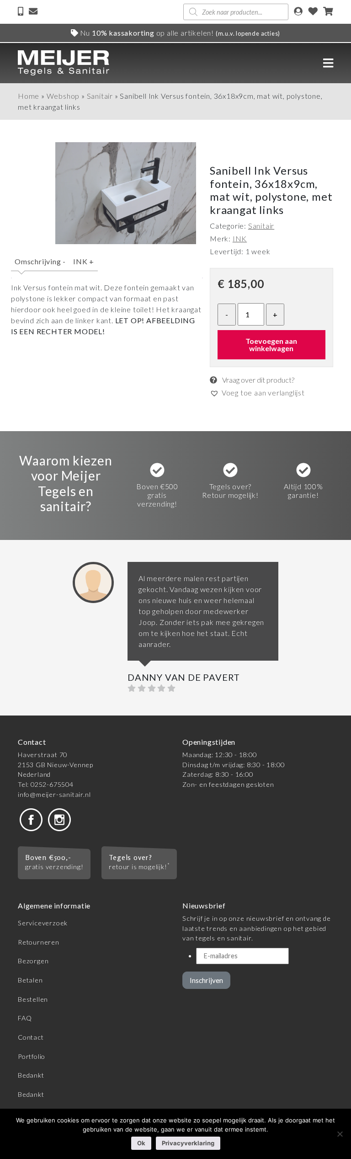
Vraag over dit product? (257, 379)
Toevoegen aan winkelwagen (271, 344)
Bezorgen (33, 961)
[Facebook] (31, 819)
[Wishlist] (313, 12)
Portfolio (31, 1056)
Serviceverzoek (43, 923)
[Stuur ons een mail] (33, 12)
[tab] (40, 265)
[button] (257, 392)
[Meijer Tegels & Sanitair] (63, 62)
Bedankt (31, 1075)
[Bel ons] (21, 12)
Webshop (63, 95)
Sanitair (100, 95)
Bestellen (33, 999)
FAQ (25, 1018)
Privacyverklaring (188, 1143)
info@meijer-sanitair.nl (54, 794)
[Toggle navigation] (328, 63)
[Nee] (339, 1133)
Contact (31, 1037)
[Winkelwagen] (328, 12)
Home (28, 95)
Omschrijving (40, 261)
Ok (141, 1143)
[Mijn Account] (298, 12)
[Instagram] (59, 819)
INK (83, 261)
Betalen (30, 980)
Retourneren (38, 942)
